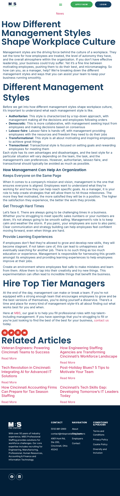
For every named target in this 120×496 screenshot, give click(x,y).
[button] (60, 4)
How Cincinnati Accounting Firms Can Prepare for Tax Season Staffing (29, 391)
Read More (9, 358)
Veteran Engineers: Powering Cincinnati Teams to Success (25, 350)
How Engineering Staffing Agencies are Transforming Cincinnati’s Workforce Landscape (88, 352)
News (60, 13)
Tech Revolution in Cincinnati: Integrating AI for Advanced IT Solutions (26, 371)
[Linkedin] (19, 477)
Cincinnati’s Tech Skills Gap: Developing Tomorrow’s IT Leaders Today (89, 391)
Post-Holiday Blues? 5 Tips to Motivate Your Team (84, 369)
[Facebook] (12, 477)
